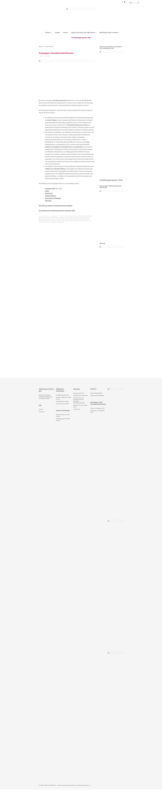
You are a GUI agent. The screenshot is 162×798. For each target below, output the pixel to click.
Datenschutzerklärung (96, 393)
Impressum (42, 411)
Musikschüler (48, 220)
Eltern (48, 217)
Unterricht (59, 222)
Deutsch (47, 32)
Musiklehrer (72, 219)
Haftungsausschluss (78, 393)
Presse (65, 32)
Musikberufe (66, 219)
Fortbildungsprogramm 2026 (111, 180)
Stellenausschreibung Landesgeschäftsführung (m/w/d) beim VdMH (45, 396)
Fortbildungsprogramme (62, 395)
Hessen (63, 217)
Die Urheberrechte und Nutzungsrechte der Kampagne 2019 (57, 210)
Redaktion (48, 56)
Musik (63, 219)
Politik (47, 191)
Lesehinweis (76, 409)
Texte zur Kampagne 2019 (97, 408)
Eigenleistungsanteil (43, 217)
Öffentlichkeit (79, 220)
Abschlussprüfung (68, 216)
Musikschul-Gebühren (84, 219)
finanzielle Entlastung (54, 217)
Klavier (83, 217)
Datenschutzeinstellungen (97, 395)
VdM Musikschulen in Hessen (108, 32)
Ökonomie (48, 200)
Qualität (86, 220)
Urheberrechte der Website (80, 395)
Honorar (67, 217)
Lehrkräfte (59, 219)
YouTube (125, 2)
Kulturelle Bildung (50, 196)
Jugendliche (71, 217)
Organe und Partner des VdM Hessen (83, 32)
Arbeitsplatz (75, 216)
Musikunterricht (54, 220)
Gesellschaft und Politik (62, 401)
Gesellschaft (48, 193)
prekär (83, 220)
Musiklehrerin (77, 219)
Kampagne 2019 (50, 188)
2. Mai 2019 (41, 56)
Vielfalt (62, 222)
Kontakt (57, 32)
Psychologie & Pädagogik (53, 198)
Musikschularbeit (42, 220)
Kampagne (77, 217)
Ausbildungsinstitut (81, 216)
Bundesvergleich (89, 216)
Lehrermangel (54, 219)
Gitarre (60, 217)
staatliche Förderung (48, 222)
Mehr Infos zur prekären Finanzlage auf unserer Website (55, 205)
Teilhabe (54, 222)
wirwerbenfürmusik (53, 216)
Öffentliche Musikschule (71, 220)
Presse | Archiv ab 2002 (62, 403)
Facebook (122, 2)
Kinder (80, 217)
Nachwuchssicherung (62, 220)
